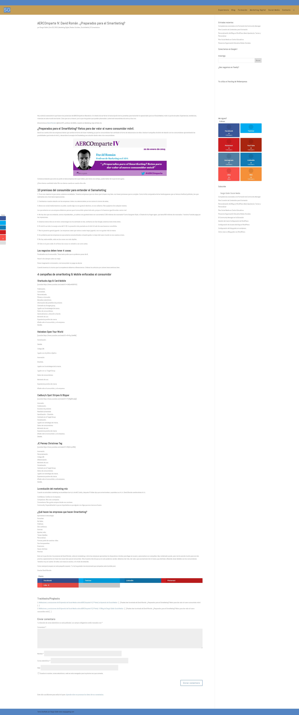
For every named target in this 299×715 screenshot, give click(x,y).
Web (38, 668)
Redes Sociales (75, 27)
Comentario (41, 627)
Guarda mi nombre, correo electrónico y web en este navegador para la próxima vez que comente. (71, 673)
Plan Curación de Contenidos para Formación (232, 29)
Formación (242, 10)
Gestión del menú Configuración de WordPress (233, 221)
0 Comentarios (95, 27)
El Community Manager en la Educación (231, 217)
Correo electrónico (43, 661)
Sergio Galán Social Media (230, 193)
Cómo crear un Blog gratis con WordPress (231, 232)
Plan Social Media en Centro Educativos (231, 39)
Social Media (274, 10)
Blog (233, 10)
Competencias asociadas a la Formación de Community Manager (239, 26)
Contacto (286, 10)
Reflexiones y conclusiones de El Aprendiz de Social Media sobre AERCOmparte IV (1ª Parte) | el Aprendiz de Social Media (78, 602)
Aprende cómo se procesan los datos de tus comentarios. (85, 695)
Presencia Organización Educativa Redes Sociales (234, 43)
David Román (51, 123)
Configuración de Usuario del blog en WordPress (234, 225)
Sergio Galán (44, 27)
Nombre (40, 654)
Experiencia (223, 10)
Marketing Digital (258, 10)
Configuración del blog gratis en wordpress (232, 228)
